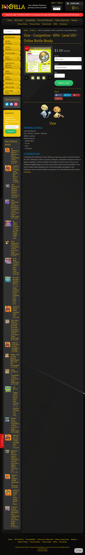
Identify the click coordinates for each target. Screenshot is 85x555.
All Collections (10, 37)
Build (56, 64)
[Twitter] (7, 104)
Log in (53, 3)
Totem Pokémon (8, 78)
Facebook (27, 172)
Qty (55, 72)
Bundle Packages (8, 42)
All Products (18, 20)
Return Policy (22, 24)
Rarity (56, 56)
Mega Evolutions (8, 72)
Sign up (60, 3)
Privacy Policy (35, 24)
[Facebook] (11, 104)
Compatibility (30, 20)
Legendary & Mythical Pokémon (9, 65)
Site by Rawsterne (42, 549)
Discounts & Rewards (45, 20)
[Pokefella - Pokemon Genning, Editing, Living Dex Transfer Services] (13, 6)
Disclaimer (63, 24)
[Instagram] (16, 104)
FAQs (55, 24)
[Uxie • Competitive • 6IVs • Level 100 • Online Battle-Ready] (33, 78)
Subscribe (11, 131)
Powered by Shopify (42, 550)
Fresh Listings (10, 53)
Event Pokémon (12, 58)
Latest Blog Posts (12, 92)
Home (10, 20)
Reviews (74, 20)
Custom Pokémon (8, 48)
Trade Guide (46, 24)
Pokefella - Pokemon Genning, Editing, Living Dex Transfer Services (42, 547)
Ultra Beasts (9, 83)
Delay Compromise (62, 20)
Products (33, 30)
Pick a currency (56, 6)
